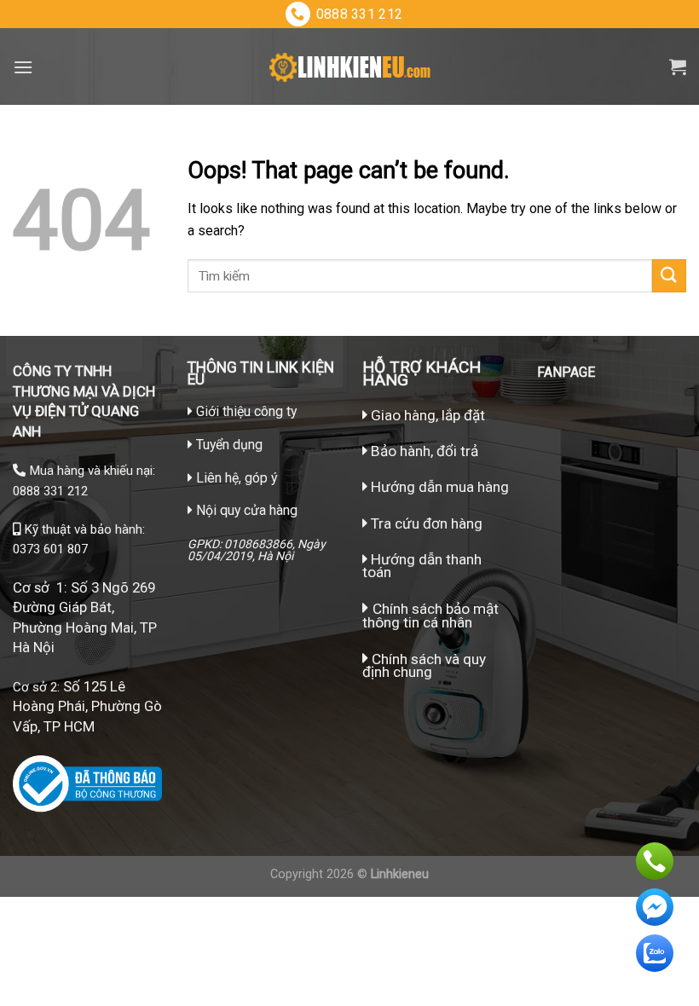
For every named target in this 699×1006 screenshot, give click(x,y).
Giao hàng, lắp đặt (426, 415)
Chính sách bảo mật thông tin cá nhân (430, 615)
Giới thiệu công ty (246, 411)
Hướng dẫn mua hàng (438, 486)
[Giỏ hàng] (677, 66)
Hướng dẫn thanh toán (422, 566)
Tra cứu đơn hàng (424, 523)
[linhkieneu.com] (349, 66)
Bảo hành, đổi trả (424, 451)
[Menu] (23, 67)
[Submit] (669, 275)
